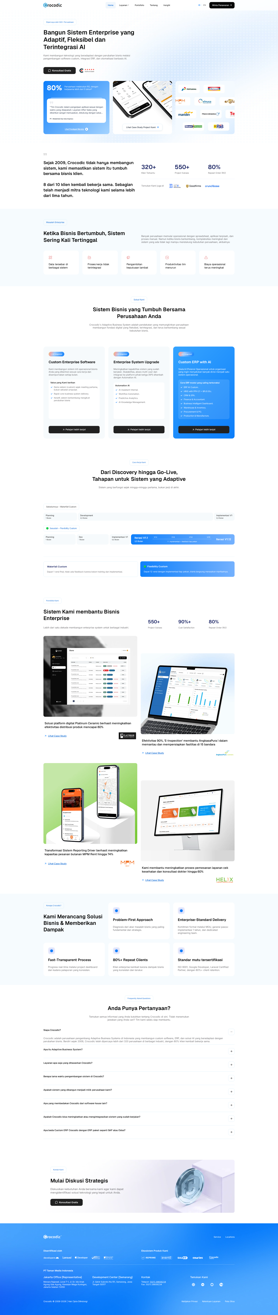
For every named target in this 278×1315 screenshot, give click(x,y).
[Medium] (221, 1284)
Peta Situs (230, 1301)
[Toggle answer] (231, 1032)
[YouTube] (212, 1284)
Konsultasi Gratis (61, 70)
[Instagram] (193, 1284)
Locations (230, 1237)
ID (199, 5)
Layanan (123, 5)
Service (217, 1237)
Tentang (154, 5)
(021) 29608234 (158, 1282)
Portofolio (139, 5)
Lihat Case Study (57, 735)
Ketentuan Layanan (211, 1301)
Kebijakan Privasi (189, 1301)
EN (204, 5)
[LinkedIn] (203, 1284)
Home (110, 5)
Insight (166, 5)
